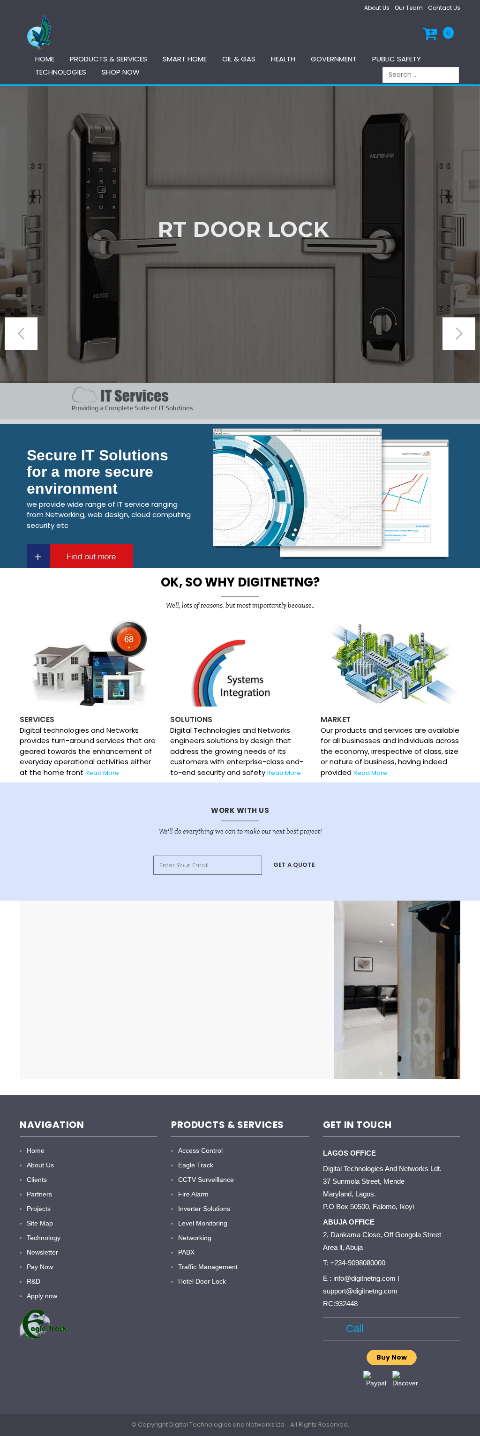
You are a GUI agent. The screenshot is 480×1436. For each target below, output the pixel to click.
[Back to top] (470, 1419)
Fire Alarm (193, 1194)
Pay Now (40, 1267)
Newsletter (42, 1252)
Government (334, 59)
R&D (33, 1281)
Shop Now (121, 72)
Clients (37, 1179)
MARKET (336, 719)
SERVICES (37, 719)
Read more (284, 772)
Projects (39, 1208)
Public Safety (396, 59)
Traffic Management (208, 1267)
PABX (186, 1252)
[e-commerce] (40, 32)
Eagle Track (195, 1165)
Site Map (40, 1223)
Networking (194, 1237)
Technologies (60, 72)
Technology (43, 1237)
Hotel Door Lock (202, 1281)
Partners (39, 1194)
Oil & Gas (238, 59)
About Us (377, 8)
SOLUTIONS (191, 719)
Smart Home (185, 59)
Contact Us (444, 8)
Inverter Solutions (204, 1208)
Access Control (200, 1150)
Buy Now (391, 1357)
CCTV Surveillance (206, 1179)
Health (283, 59)
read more (102, 772)
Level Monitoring (202, 1223)
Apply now (42, 1296)
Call (352, 1328)
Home (44, 59)
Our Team (409, 8)
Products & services (108, 59)
